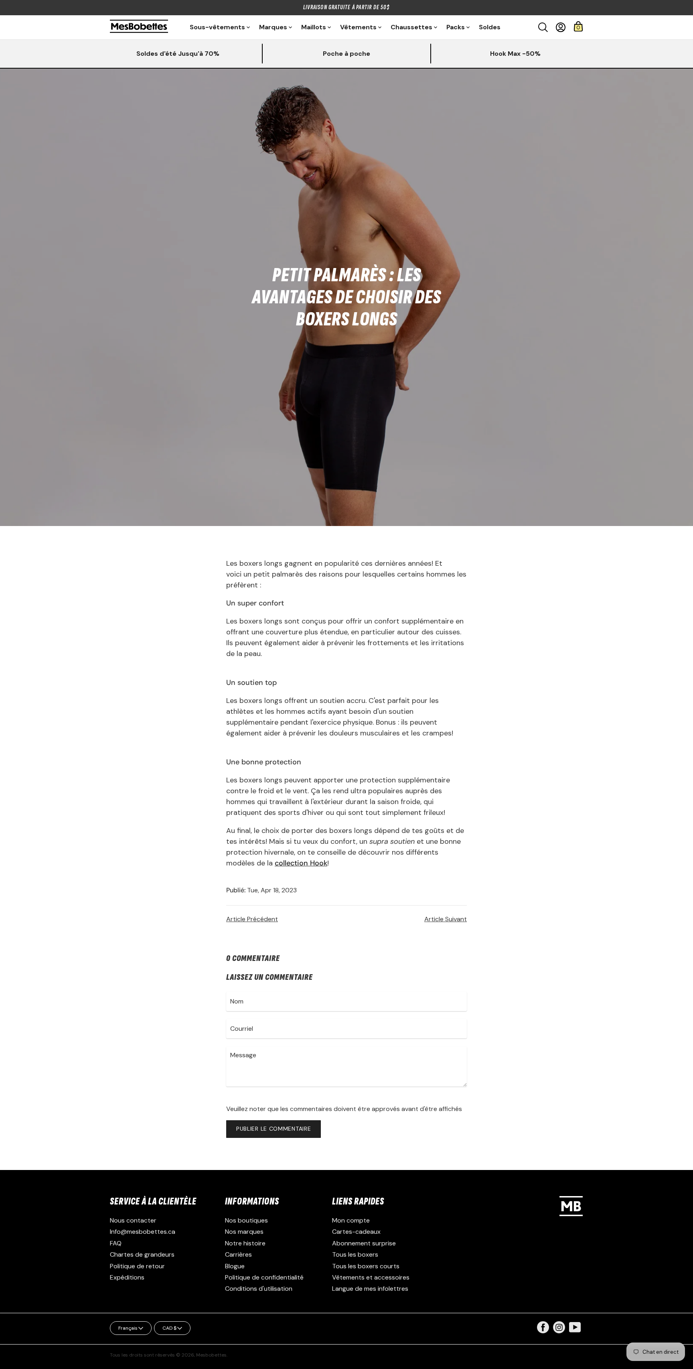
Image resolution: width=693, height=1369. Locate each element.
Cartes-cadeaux (356, 1231)
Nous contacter (133, 1220)
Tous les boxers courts (365, 1266)
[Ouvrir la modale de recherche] (543, 27)
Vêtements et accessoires (370, 1277)
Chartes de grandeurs (142, 1254)
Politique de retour (137, 1266)
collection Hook (301, 863)
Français (128, 1328)
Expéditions (127, 1277)
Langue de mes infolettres (370, 1288)
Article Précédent (252, 919)
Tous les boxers (355, 1254)
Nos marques (244, 1231)
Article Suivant (445, 919)
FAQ (116, 1243)
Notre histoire (245, 1243)
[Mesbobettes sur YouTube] (575, 1326)
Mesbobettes (211, 1355)
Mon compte (351, 1220)
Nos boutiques (246, 1220)
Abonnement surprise (364, 1243)
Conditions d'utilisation (258, 1288)
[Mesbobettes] (139, 27)
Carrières (238, 1254)
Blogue (235, 1266)
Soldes (489, 27)
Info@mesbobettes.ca (142, 1231)
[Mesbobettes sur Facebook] (543, 1331)
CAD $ (169, 1328)
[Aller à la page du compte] (560, 27)
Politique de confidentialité (264, 1277)
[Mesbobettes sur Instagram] (559, 1331)
